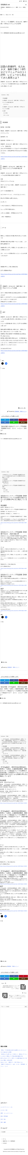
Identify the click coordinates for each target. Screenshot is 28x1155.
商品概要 (4, 98)
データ (6, 104)
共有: (6, 113)
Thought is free (22, 1151)
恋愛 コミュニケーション (7, 1113)
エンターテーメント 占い (7, 1107)
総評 (4, 110)
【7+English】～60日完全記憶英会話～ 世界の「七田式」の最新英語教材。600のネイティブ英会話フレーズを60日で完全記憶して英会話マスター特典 (14, 757)
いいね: (6, 115)
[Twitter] (5, 420)
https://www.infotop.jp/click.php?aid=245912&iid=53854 (13, 803)
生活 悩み (4, 433)
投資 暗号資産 (4, 1116)
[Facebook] (14, 420)
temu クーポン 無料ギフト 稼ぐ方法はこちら (12, 1062)
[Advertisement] (14, 50)
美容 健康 (3, 1122)
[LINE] (14, 422)
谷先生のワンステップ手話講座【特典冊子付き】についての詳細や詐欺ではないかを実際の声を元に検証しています (13, 476)
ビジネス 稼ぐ (10, 14)
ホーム (3, 14)
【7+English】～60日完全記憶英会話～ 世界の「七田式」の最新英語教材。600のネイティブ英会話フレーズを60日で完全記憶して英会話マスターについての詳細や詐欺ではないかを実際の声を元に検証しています (14, 741)
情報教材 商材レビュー (21, 411)
